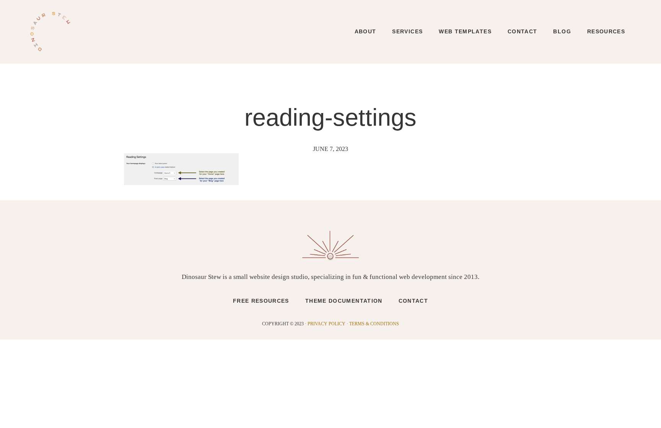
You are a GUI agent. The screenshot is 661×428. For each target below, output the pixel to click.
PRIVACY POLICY (326, 323)
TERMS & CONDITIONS (374, 323)
